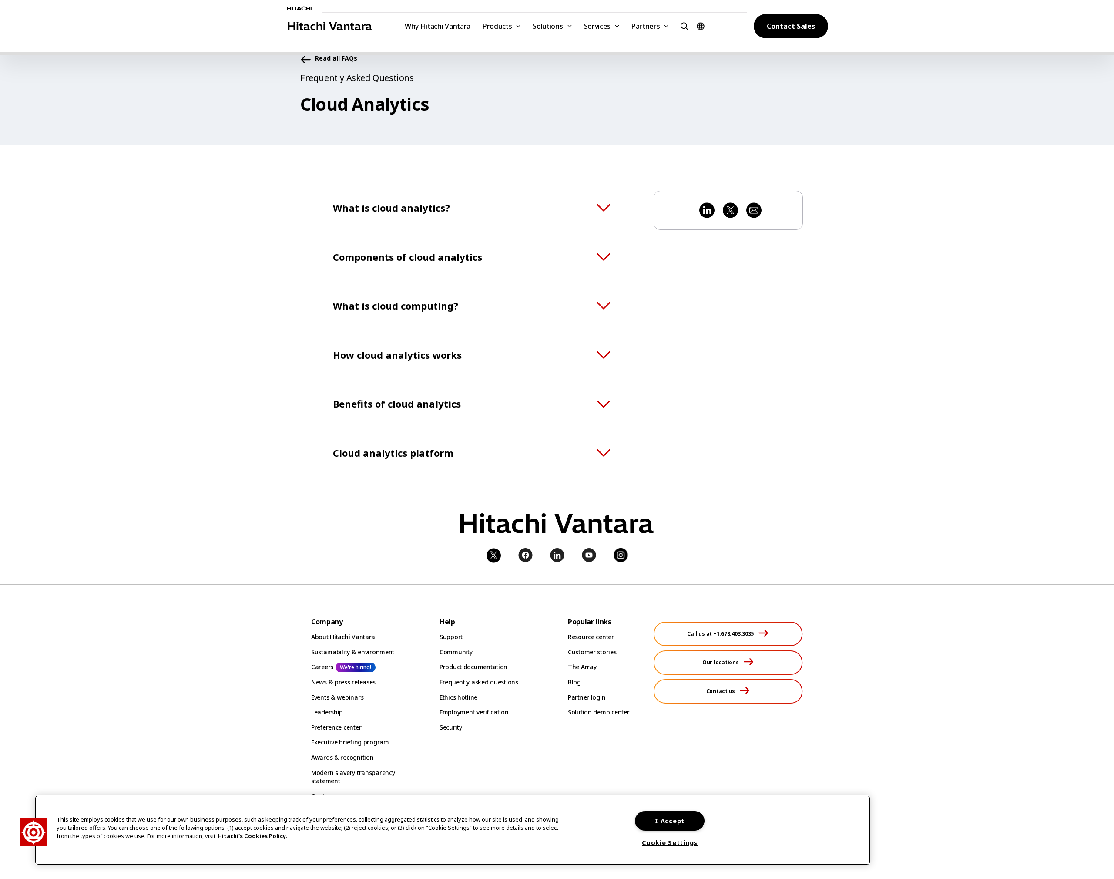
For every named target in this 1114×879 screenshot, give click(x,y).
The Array (582, 667)
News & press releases (343, 682)
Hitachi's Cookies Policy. (252, 836)
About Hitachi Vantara (343, 637)
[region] (452, 830)
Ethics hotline (458, 697)
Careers (322, 667)
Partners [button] (645, 26)
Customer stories (592, 652)
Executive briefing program (350, 742)
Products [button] (497, 26)
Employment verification (474, 712)
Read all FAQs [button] (336, 58)
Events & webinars (337, 697)
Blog (574, 682)
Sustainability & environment (352, 652)
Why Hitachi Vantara (437, 26)
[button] (683, 26)
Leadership (327, 712)
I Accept (670, 821)
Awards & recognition (342, 757)
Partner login (586, 697)
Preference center (336, 727)
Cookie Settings (670, 843)
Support (451, 637)
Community (456, 652)
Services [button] (597, 26)
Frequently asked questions (479, 682)
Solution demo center (598, 712)
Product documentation (473, 667)
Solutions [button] (548, 26)
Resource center (591, 637)
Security (451, 727)
